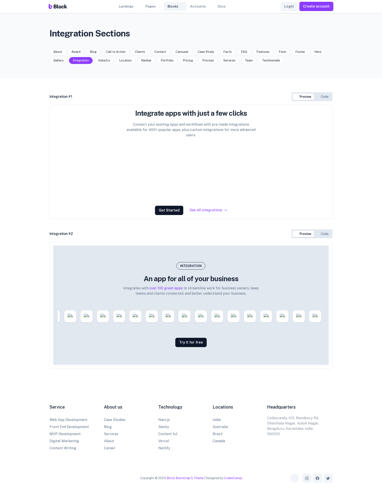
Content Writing (63, 448)
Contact (160, 52)
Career (109, 448)
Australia (220, 427)
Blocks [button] (173, 6)
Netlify (164, 448)
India (217, 420)
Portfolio (167, 60)
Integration (81, 60)
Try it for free (191, 342)
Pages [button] (150, 6)
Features (262, 52)
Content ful (167, 434)
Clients (140, 52)
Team (249, 60)
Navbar (146, 60)
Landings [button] (126, 6)
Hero (317, 52)
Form (282, 52)
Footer (300, 52)
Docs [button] (222, 6)
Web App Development (69, 420)
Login (289, 6)
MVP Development (65, 434)
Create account (316, 6)
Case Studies (115, 420)
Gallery (58, 60)
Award (75, 52)
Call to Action (116, 52)
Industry (104, 60)
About (57, 52)
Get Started (169, 210)
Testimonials (271, 60)
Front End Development (69, 427)
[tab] (303, 97)
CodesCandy (233, 478)
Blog (93, 52)
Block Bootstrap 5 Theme (185, 478)
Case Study (206, 52)
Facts (227, 52)
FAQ (244, 52)
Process (208, 60)
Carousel (182, 52)
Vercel (163, 441)
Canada (219, 441)
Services (229, 60)
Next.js (164, 420)
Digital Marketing (64, 441)
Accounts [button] (198, 6)
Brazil (217, 434)
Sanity (163, 427)
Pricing (188, 60)
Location (125, 60)
